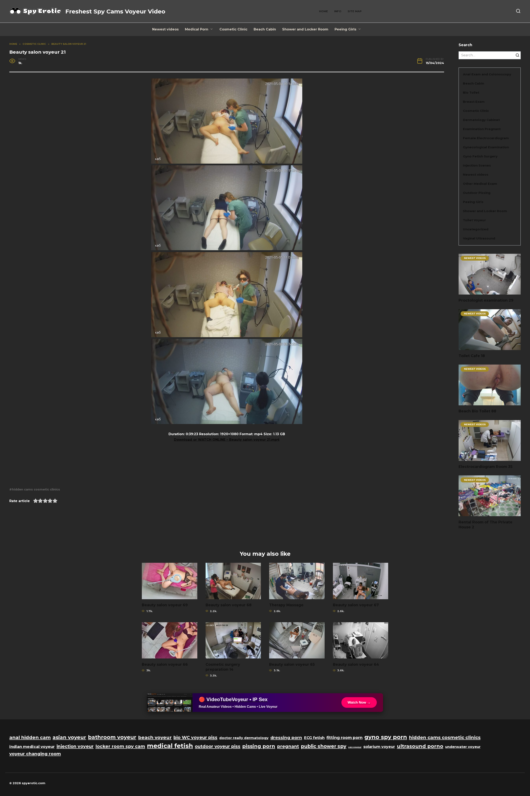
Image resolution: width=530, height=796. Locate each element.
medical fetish (170, 745)
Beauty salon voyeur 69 (165, 605)
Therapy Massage (286, 605)
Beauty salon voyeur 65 (292, 664)
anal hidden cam (30, 737)
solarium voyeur (379, 746)
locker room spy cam (120, 746)
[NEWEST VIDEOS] (490, 292)
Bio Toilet (471, 92)
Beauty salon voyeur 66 (165, 664)
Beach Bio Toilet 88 (477, 411)
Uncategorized (475, 229)
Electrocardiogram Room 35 (485, 466)
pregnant (288, 746)
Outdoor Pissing (476, 193)
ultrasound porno (420, 746)
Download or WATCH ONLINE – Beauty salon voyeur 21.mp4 (226, 440)
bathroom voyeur (112, 737)
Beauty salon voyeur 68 (229, 605)
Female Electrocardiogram (486, 138)
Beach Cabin (265, 29)
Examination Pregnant (482, 129)
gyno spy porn (385, 737)
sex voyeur (354, 747)
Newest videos (165, 29)
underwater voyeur (463, 747)
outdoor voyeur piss (217, 746)
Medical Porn (196, 29)
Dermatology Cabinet (481, 120)
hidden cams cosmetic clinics (36, 489)
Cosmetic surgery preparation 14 (223, 667)
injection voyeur (75, 746)
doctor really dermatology (244, 738)
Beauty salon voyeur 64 (356, 664)
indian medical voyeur (32, 746)
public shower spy (323, 746)
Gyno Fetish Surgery (480, 156)
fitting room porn (344, 737)
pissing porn (258, 746)
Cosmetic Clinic (233, 29)
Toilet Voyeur (474, 220)
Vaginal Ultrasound (479, 238)
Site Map (355, 11)
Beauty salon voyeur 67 (356, 605)
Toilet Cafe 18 (472, 356)
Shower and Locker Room (305, 29)
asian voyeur (69, 737)
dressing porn (286, 737)
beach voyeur (155, 737)
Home (323, 11)
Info (337, 11)
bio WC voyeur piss (195, 737)
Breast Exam (474, 102)
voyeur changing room (35, 753)
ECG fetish (314, 737)
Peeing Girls (345, 29)
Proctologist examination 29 (486, 300)
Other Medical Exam (480, 184)
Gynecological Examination (486, 147)
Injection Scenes (477, 165)
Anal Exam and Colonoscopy (487, 74)
